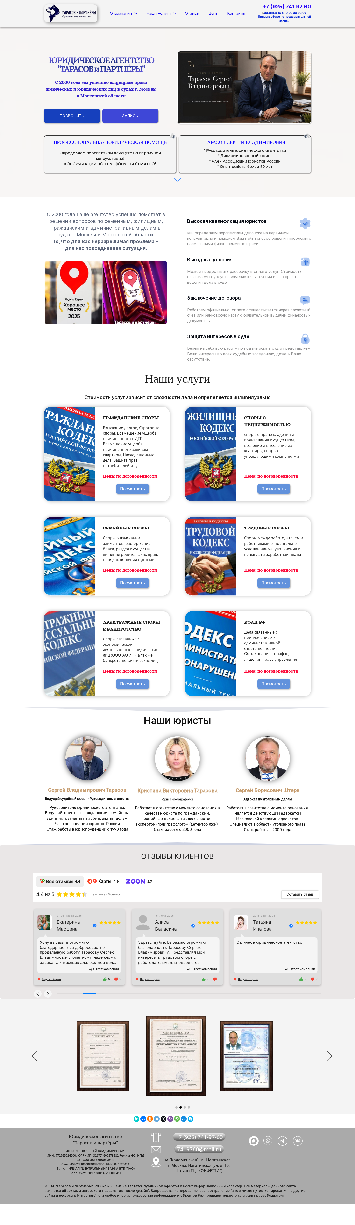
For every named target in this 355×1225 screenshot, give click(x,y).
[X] (163, 1119)
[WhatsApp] (177, 1119)
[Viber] (170, 1119)
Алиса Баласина (67, 925)
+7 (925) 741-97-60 (199, 1136)
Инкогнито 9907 (264, 925)
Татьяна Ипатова (164, 925)
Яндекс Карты (51, 979)
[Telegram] (157, 1119)
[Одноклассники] (150, 1119)
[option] (182, 1056)
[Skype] (190, 1119)
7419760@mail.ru (199, 1149)
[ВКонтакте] (143, 1119)
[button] (38, 994)
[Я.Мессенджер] (136, 1119)
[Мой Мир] (184, 1119)
